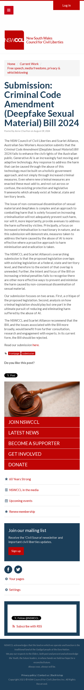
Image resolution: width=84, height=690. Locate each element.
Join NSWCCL (23, 422)
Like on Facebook (8, 569)
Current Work (29, 64)
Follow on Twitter (18, 569)
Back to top (57, 675)
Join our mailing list (27, 530)
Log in (66, 5)
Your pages (16, 579)
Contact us (43, 675)
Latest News (23, 432)
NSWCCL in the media (24, 490)
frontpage (14, 353)
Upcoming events (20, 501)
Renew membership (22, 511)
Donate (18, 464)
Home (11, 64)
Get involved (24, 454)
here (36, 345)
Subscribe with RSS (29, 626)
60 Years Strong (20, 479)
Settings (15, 589)
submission (28, 353)
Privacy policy (28, 675)
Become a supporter (34, 443)
